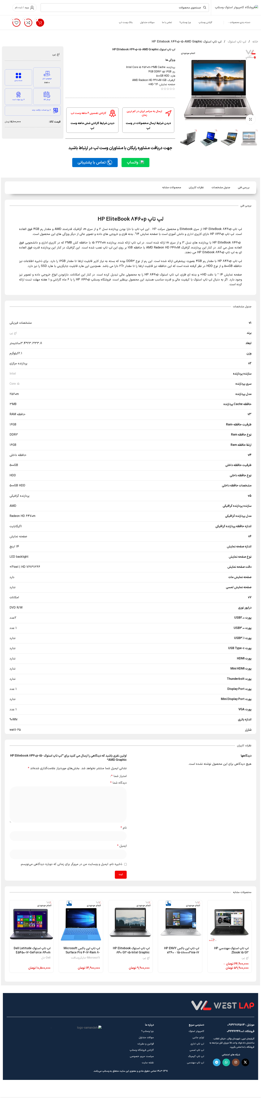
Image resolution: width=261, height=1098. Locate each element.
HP (154, 229)
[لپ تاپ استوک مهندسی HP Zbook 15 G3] (229, 922)
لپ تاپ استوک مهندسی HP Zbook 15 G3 (231, 950)
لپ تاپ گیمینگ (196, 1056)
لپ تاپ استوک (236, 41)
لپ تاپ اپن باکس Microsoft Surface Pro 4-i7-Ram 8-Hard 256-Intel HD (82, 952)
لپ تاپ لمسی (197, 1050)
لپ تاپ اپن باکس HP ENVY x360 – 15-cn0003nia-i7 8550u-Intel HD (181, 952)
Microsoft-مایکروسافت (85, 958)
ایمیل (122, 846)
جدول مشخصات (221, 188)
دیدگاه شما (118, 783)
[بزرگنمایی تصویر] (250, 119)
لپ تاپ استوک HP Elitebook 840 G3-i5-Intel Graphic (131, 950)
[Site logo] (236, 7)
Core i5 (14, 384)
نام (124, 828)
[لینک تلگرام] (216, 1062)
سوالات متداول (146, 1038)
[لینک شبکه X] (245, 1062)
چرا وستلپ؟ (147, 1031)
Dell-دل (45, 958)
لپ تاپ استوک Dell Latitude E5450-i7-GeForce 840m (32, 950)
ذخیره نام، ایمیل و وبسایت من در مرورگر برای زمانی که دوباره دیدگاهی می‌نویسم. (71, 864)
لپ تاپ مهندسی (195, 1063)
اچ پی (56, 54)
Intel (13, 374)
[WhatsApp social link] (226, 1062)
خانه (254, 41)
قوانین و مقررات (145, 1044)
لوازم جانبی (198, 1038)
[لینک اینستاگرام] (236, 1062)
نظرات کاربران (196, 188)
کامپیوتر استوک (196, 1031)
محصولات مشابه (171, 188)
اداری (190, 234)
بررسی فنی (244, 188)
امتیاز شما (119, 776)
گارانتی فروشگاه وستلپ (142, 1050)
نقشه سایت (148, 1063)
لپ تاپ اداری (197, 1044)
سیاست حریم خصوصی (142, 1056)
